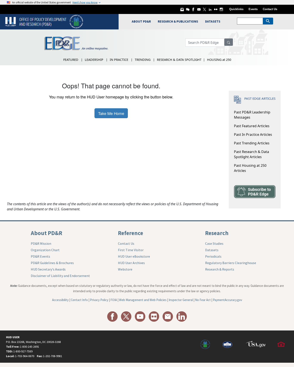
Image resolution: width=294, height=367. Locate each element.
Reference (130, 233)
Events (253, 9)
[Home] (44, 21)
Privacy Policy (99, 300)
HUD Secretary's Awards (48, 269)
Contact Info (79, 300)
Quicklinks (236, 9)
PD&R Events (40, 256)
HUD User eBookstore (134, 256)
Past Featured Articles (251, 126)
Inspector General (181, 300)
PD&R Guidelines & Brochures (52, 263)
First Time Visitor (131, 250)
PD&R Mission (41, 243)
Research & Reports (219, 269)
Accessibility (60, 300)
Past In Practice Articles (253, 134)
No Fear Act (203, 300)
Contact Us (270, 9)
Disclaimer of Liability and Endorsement (60, 276)
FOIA (113, 300)
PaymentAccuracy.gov (227, 300)
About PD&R (46, 233)
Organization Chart (45, 250)
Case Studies (214, 243)
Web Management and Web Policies (143, 300)
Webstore (125, 269)
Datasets (211, 250)
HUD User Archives (131, 263)
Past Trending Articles (251, 143)
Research (217, 233)
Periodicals (213, 256)
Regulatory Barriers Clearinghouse (230, 263)
